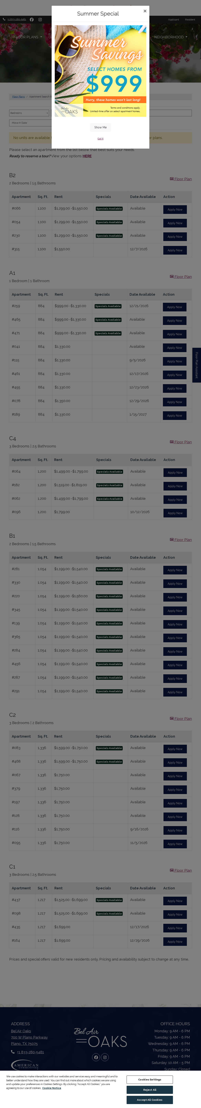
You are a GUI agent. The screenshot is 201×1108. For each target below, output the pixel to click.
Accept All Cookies (149, 1099)
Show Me (100, 127)
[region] (100, 1089)
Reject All (149, 1089)
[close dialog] (145, 11)
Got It (100, 138)
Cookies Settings (149, 1079)
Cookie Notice (51, 1088)
